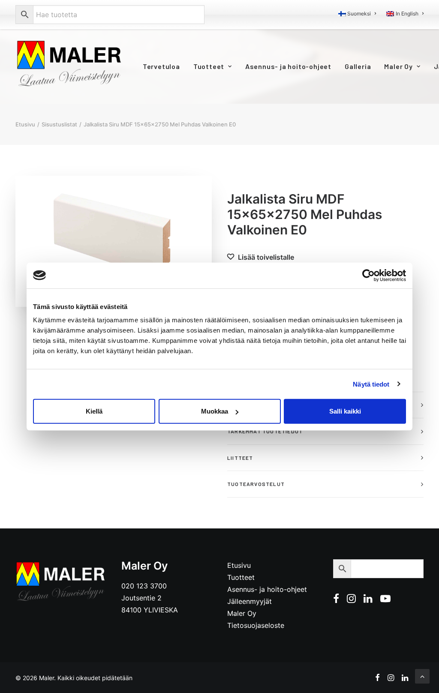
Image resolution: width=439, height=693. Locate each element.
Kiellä (94, 411)
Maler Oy (398, 66)
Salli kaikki (345, 411)
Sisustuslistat (59, 124)
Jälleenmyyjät (249, 601)
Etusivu (25, 124)
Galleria (358, 66)
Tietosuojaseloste (255, 625)
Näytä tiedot (371, 383)
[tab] (325, 431)
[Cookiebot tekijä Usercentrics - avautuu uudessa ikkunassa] (368, 275)
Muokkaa (214, 411)
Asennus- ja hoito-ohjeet (288, 66)
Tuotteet (208, 66)
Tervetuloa (161, 66)
